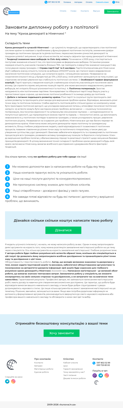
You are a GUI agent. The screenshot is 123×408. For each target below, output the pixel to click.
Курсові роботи (41, 372)
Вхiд (117, 2)
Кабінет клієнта (70, 363)
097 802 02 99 (54, 2)
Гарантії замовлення (73, 369)
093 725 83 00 (103, 365)
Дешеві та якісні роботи (74, 378)
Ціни (65, 366)
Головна (67, 2)
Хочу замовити (61, 333)
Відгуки (96, 11)
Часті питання (69, 375)
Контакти (85, 11)
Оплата (89, 2)
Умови (73, 11)
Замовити (113, 11)
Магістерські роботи (43, 369)
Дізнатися (63, 230)
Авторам (78, 2)
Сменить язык (102, 2)
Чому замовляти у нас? (74, 372)
